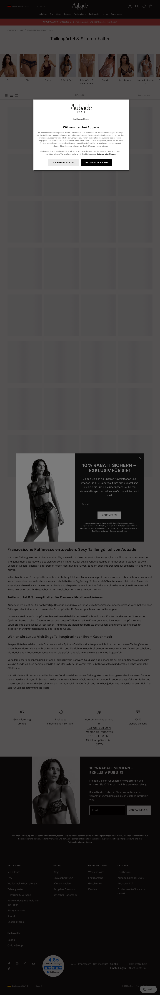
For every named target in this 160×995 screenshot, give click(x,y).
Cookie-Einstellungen (63, 162)
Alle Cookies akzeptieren (97, 162)
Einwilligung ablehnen (81, 119)
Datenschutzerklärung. (106, 154)
